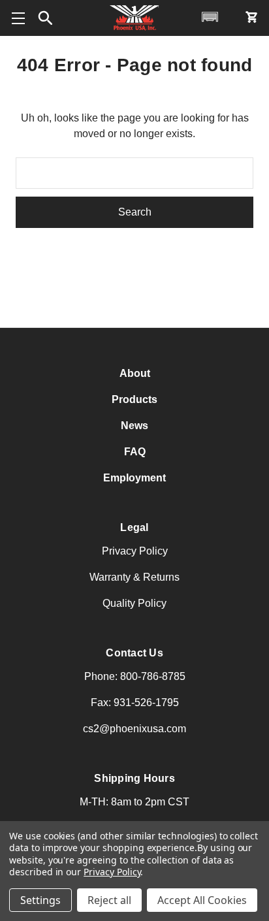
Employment (134, 477)
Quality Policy (134, 603)
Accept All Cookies (202, 900)
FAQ (135, 451)
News (134, 425)
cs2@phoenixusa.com (134, 728)
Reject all (109, 900)
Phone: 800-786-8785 (134, 676)
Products (134, 399)
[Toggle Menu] (18, 18)
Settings (40, 900)
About (134, 373)
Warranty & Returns (134, 577)
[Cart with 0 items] (251, 17)
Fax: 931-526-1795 (135, 702)
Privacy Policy (135, 551)
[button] (45, 18)
